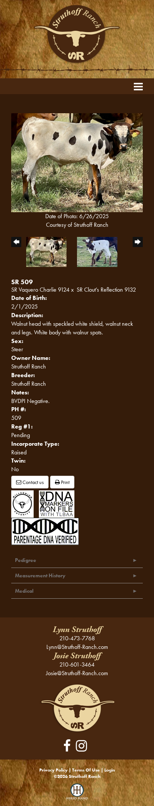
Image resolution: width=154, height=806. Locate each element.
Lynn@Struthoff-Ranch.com (77, 647)
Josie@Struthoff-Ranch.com (77, 673)
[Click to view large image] (77, 162)
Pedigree (25, 560)
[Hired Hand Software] (77, 795)
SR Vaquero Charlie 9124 (40, 290)
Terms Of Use (86, 770)
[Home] (77, 708)
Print (65, 482)
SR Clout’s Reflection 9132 (106, 290)
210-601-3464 (77, 664)
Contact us (32, 482)
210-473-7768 (77, 638)
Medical (24, 590)
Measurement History (40, 575)
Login (109, 770)
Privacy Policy (53, 770)
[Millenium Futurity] (24, 503)
